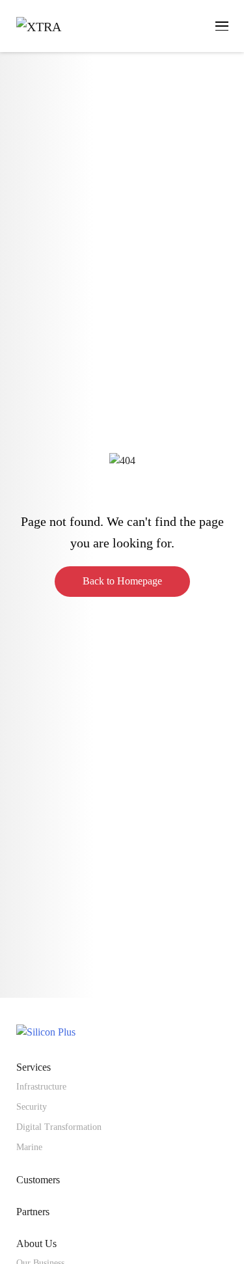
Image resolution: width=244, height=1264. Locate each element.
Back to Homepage (122, 580)
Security (31, 1107)
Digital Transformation (59, 1127)
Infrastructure (41, 1087)
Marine (29, 1147)
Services (33, 1067)
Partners (32, 1211)
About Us (36, 1243)
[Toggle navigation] (221, 26)
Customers (38, 1179)
